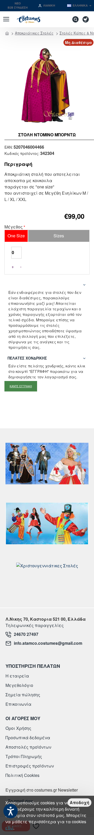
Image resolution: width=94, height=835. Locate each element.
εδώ (9, 828)
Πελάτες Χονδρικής (27, 358)
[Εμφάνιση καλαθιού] (86, 19)
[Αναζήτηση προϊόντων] (74, 19)
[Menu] (6, 19)
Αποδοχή (79, 802)
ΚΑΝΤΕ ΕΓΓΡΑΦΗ (21, 386)
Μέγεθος (13, 227)
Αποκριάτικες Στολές (34, 33)
